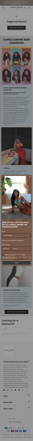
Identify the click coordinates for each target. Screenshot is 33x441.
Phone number (6, 244)
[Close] (30, 177)
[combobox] (6, 249)
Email (3, 231)
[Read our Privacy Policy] (30, 257)
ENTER (16, 262)
